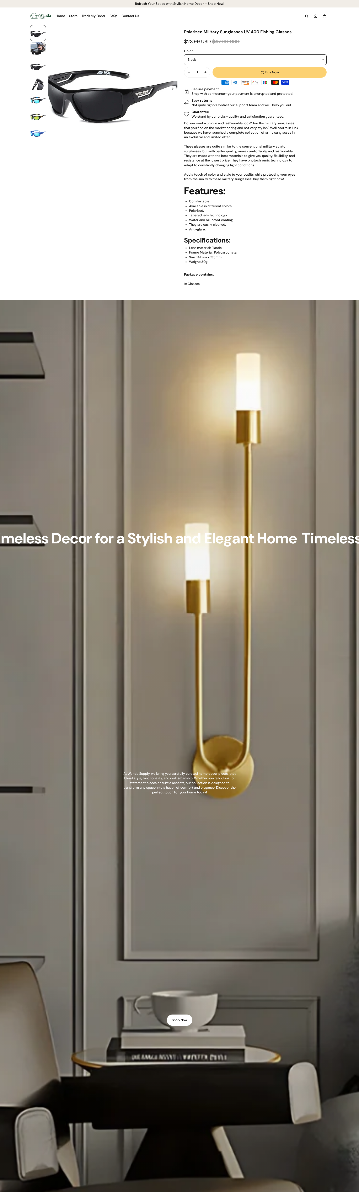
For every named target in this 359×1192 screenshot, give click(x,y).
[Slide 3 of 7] (38, 66)
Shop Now (179, 1020)
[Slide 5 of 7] (38, 99)
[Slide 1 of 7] (38, 33)
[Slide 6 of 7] (38, 116)
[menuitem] (60, 16)
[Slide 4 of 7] (38, 82)
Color (188, 51)
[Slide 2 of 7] (38, 49)
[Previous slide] (51, 89)
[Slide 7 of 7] (38, 132)
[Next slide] (174, 89)
